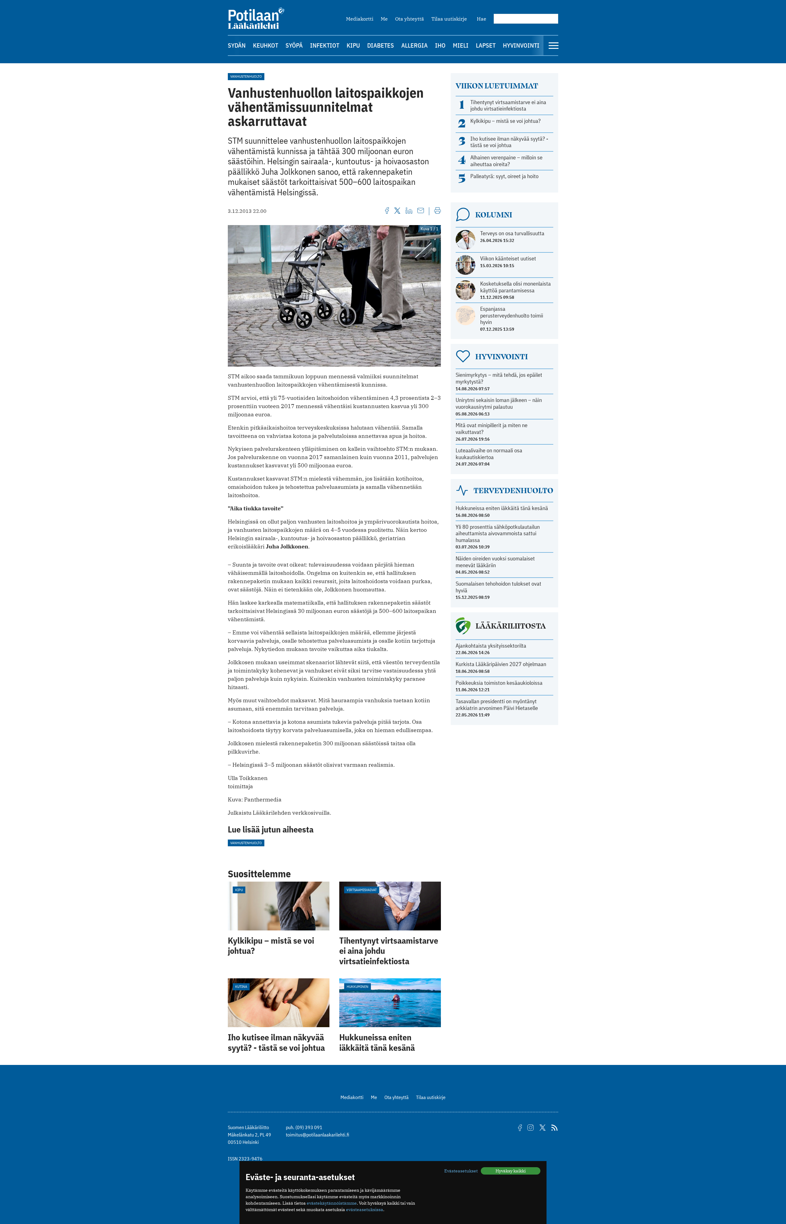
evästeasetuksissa (364, 1209)
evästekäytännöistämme (332, 1203)
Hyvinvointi (521, 45)
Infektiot (324, 45)
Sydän (237, 45)
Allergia (414, 45)
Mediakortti (359, 19)
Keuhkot (265, 45)
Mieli (461, 45)
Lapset (486, 45)
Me (384, 19)
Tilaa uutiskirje (449, 19)
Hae (481, 19)
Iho (440, 45)
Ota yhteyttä (409, 19)
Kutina (241, 986)
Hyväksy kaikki (511, 1171)
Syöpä (294, 45)
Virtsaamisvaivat (362, 889)
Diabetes (380, 45)
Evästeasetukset (461, 1171)
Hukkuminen (357, 986)
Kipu (353, 45)
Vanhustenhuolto (246, 76)
